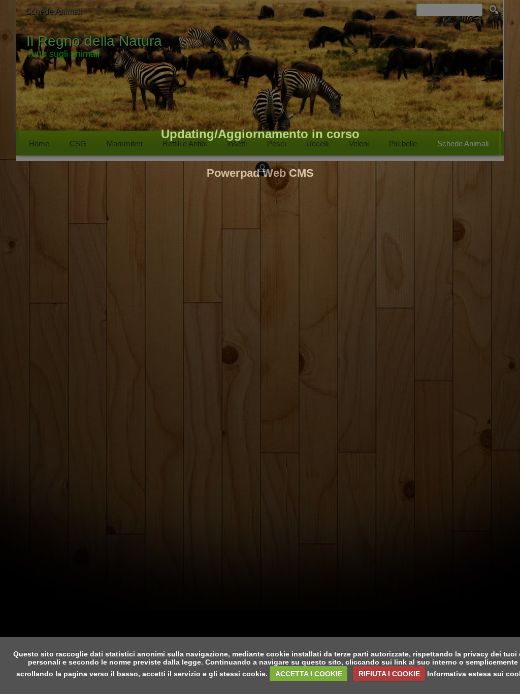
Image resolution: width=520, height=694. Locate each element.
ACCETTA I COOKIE (308, 674)
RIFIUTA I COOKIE (389, 674)
